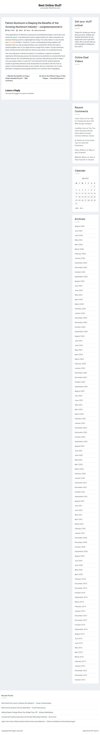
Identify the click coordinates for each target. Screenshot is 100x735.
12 (82, 193)
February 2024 (80, 364)
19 (82, 197)
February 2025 (80, 309)
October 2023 (80, 382)
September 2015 (81, 597)
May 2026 (78, 240)
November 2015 (81, 588)
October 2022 (80, 437)
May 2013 (78, 648)
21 (88, 197)
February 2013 (80, 661)
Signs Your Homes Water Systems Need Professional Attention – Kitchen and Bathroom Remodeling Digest (38, 721)
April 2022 (79, 464)
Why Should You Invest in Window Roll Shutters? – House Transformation (26, 703)
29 (91, 200)
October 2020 (80, 547)
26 (82, 200)
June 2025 (79, 290)
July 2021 (78, 506)
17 (76, 197)
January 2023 (80, 423)
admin (21, 30)
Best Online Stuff (50, 5)
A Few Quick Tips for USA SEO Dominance (84, 142)
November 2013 (81, 620)
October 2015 (80, 593)
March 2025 (79, 304)
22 (91, 197)
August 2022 (80, 446)
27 (85, 200)
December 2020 (81, 538)
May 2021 (78, 515)
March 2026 (79, 249)
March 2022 (79, 469)
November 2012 (81, 675)
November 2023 (81, 377)
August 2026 (80, 226)
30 (95, 200)
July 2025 (78, 286)
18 (79, 197)
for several (12, 42)
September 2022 (81, 442)
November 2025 (81, 267)
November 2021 (81, 487)
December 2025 (81, 263)
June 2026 (79, 235)
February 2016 (80, 579)
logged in (17, 93)
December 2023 (81, 373)
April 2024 (79, 354)
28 (88, 200)
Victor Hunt (79, 118)
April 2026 (79, 245)
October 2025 (80, 272)
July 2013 (78, 638)
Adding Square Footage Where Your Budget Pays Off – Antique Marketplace (27, 712)
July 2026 (78, 231)
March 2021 (79, 524)
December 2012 (81, 671)
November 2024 (81, 322)
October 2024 (80, 327)
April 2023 (79, 409)
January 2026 (80, 258)
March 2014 (79, 602)
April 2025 (79, 299)
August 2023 (80, 391)
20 (85, 197)
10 (76, 193)
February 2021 (80, 529)
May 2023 (78, 405)
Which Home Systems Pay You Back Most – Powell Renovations (23, 708)
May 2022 (78, 460)
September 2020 (81, 551)
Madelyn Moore (81, 157)
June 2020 (79, 565)
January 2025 (80, 313)
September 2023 (81, 387)
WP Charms (95, 731)
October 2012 (80, 680)
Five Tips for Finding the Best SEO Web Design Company (84, 121)
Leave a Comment (39, 30)
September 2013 (81, 629)
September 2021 (81, 496)
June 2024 (79, 345)
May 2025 (78, 295)
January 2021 (80, 533)
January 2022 (80, 478)
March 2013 (79, 657)
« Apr (76, 208)
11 (79, 193)
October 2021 (80, 492)
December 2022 (81, 428)
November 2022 (81, 432)
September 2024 (81, 332)
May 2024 (78, 350)
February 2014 (80, 606)
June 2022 (79, 455)
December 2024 (81, 318)
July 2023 (78, 396)
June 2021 (79, 510)
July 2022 (78, 451)
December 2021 (81, 483)
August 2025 (80, 281)
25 (79, 200)
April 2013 (79, 652)
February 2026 (80, 254)
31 (76, 204)
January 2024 (80, 368)
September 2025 (81, 277)
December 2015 (81, 584)
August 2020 (80, 556)
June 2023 (79, 400)
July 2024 (78, 341)
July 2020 (78, 561)
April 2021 (79, 519)
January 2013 (80, 666)
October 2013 (80, 625)
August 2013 (80, 634)
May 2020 (78, 570)
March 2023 (79, 414)
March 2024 (79, 359)
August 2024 (80, 336)
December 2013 (81, 616)
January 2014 (80, 611)
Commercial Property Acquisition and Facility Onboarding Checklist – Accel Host (28, 717)
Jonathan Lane (80, 128)
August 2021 (80, 501)
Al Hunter (78, 140)
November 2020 (81, 542)
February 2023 (80, 419)
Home (28, 30)
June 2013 (79, 643)
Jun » (81, 208)
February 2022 (80, 474)
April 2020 (79, 574)
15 (91, 193)
